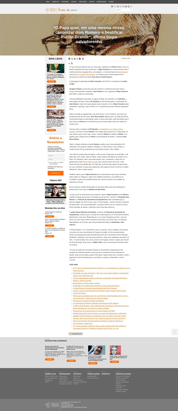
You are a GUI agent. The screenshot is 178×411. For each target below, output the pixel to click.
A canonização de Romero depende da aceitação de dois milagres (96, 303)
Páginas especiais (78, 380)
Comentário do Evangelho (123, 376)
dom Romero (123, 72)
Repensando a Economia (66, 382)
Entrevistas (76, 378)
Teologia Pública (63, 378)
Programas (65, 1)
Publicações (82, 1)
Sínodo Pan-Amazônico (122, 389)
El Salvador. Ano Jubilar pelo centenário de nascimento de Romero (96, 286)
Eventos (91, 1)
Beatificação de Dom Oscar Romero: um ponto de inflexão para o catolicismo (100, 313)
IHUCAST (76, 384)
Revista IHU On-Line (93, 378)
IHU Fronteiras (63, 380)
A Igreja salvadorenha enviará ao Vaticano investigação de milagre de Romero (100, 278)
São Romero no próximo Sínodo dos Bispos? (88, 301)
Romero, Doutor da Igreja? (82, 281)
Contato (111, 1)
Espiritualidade (101, 1)
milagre (71, 91)
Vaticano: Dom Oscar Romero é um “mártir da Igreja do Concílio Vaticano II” (99, 318)
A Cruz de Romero (79, 293)
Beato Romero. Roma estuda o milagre (86, 283)
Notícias (73, 1)
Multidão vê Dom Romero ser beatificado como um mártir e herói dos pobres (99, 316)
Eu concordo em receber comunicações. (56, 163)
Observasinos (63, 376)
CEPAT (47, 382)
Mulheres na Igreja (121, 391)
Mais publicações (92, 376)
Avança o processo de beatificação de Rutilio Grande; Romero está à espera (99, 291)
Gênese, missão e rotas (51, 376)
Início (48, 1)
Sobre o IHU (55, 1)
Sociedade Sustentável (65, 384)
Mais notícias (77, 376)
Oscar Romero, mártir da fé (82, 323)
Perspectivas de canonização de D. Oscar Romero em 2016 (94, 311)
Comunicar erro (75, 333)
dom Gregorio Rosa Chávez (85, 74)
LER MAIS (51, 81)
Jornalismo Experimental (80, 382)
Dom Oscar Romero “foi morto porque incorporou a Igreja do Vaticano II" (98, 321)
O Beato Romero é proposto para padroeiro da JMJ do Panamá (95, 288)
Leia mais (49, 216)
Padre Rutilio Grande (90, 162)
